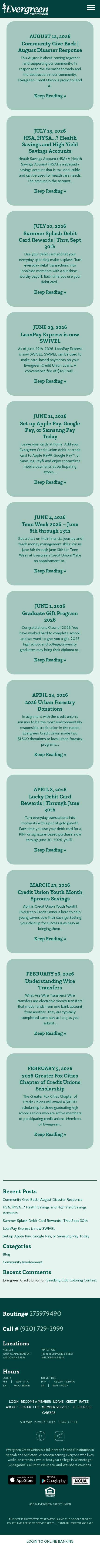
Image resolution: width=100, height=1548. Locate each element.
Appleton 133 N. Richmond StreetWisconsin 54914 (58, 1353)
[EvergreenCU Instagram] (59, 1436)
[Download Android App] (54, 1480)
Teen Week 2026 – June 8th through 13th (50, 527)
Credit (71, 1401)
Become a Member (36, 1401)
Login (14, 1401)
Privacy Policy (45, 1422)
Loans (58, 1401)
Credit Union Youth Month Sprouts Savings (50, 895)
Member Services (56, 1407)
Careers (49, 1413)
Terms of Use (68, 1422)
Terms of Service (34, 1523)
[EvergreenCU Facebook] (40, 1436)
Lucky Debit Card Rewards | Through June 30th (50, 803)
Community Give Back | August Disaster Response (50, 46)
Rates (84, 1401)
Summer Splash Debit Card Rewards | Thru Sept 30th (50, 240)
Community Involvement (23, 1262)
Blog (6, 1254)
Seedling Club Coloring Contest (72, 1280)
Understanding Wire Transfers (50, 984)
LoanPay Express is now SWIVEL (50, 337)
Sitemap (26, 1422)
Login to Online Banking (50, 1541)
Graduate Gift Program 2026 (50, 616)
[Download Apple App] (22, 1480)
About (11, 1407)
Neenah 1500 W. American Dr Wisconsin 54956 (16, 1353)
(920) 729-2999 (41, 1328)
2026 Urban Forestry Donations (50, 705)
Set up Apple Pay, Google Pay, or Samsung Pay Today (50, 430)
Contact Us (30, 1407)
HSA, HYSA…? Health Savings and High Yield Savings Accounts (50, 144)
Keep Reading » (50, 96)
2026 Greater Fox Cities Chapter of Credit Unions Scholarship (50, 1082)
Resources (82, 1407)
